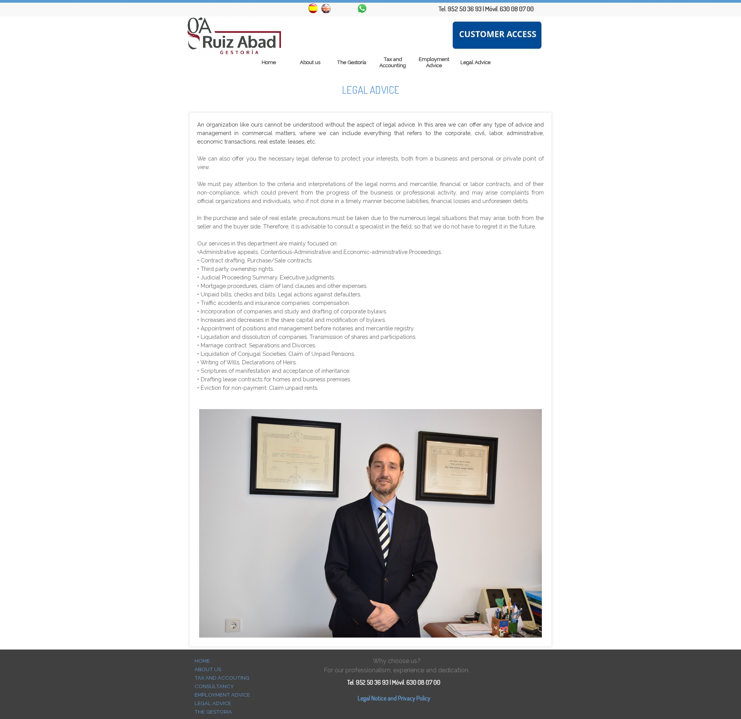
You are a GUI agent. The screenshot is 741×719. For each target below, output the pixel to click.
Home (269, 62)
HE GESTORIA (215, 712)
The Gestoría (351, 62)
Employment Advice (434, 62)
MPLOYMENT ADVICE (224, 695)
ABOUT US (208, 669)
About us (310, 62)
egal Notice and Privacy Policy (395, 698)
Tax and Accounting (392, 62)
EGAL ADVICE (214, 703)
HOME (202, 661)
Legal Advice (475, 62)
